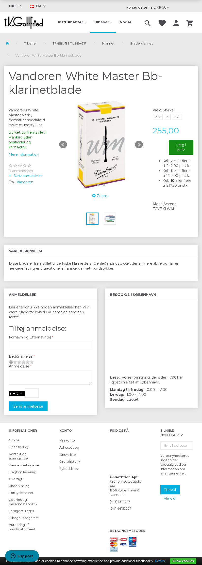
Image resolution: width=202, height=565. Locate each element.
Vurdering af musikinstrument (22, 527)
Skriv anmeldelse (28, 176)
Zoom (102, 196)
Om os (14, 440)
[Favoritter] (161, 22)
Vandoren (25, 182)
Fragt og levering (22, 472)
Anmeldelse (19, 366)
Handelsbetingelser (24, 465)
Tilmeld (170, 489)
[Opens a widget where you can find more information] (22, 556)
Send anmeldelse (28, 406)
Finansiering (18, 447)
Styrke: (163, 110)
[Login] (176, 22)
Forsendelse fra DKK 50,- (147, 7)
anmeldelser (21, 171)
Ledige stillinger (21, 511)
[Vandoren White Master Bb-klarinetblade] (101, 144)
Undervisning (19, 486)
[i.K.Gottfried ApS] (25, 22)
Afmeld (169, 498)
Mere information (24, 154)
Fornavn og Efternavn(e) (30, 337)
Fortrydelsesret (21, 493)
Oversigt (15, 479)
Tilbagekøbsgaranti (24, 518)
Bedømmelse (21, 356)
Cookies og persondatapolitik (23, 502)
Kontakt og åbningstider (19, 456)
